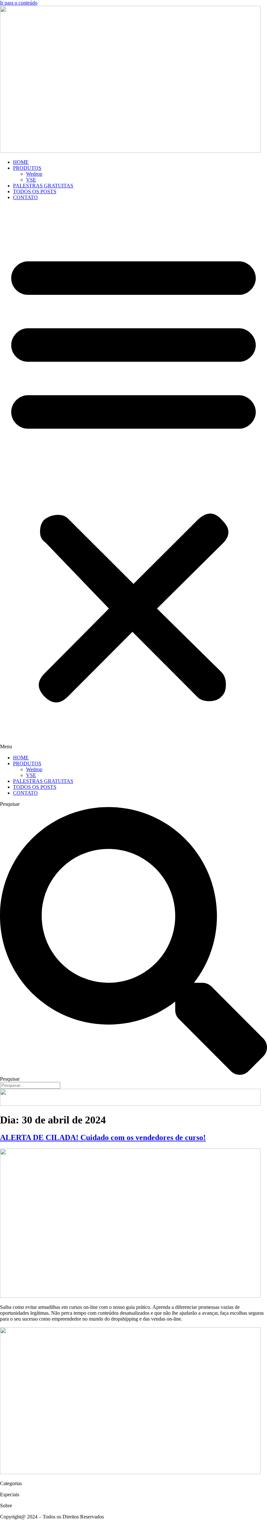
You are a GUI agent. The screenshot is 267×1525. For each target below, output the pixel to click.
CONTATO (25, 197)
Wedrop (34, 174)
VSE (31, 180)
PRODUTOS (27, 168)
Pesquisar (10, 804)
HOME (21, 162)
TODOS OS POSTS (34, 191)
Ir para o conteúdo (18, 3)
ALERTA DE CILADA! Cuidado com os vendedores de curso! (103, 1137)
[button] (133, 478)
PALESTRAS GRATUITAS (43, 185)
